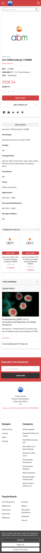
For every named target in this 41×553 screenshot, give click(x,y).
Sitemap (5, 441)
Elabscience (6, 506)
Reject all (20, 544)
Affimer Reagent (29, 429)
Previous (35, 229)
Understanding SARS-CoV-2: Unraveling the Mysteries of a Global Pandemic (19, 322)
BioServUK (6, 514)
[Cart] (38, 3)
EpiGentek (25, 516)
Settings (20, 540)
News (4, 437)
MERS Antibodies (29, 473)
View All (24, 520)
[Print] (13, 112)
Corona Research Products (14, 343)
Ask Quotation (7, 429)
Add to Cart (10, 253)
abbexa (24, 506)
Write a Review (7, 63)
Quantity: (6, 87)
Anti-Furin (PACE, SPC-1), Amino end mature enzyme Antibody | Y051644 (30, 260)
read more (6, 338)
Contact (5, 433)
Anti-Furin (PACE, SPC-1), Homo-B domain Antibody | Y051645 (10, 259)
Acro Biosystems (8, 502)
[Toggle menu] (3, 3)
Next (37, 229)
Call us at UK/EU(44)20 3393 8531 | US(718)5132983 (20, 408)
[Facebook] (4, 112)
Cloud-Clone (6, 510)
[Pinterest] (22, 112)
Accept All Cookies (20, 549)
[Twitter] (18, 112)
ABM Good (6, 518)
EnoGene (24, 502)
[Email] (9, 112)
